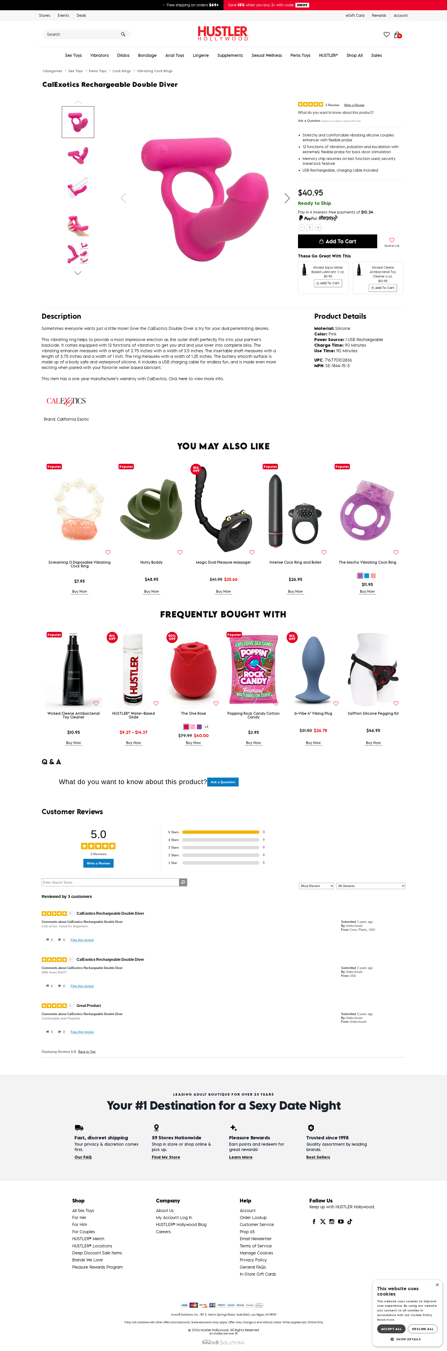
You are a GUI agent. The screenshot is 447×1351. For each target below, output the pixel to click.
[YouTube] (340, 1221)
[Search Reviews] (183, 882)
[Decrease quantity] (301, 227)
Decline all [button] (422, 1329)
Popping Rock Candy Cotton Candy (253, 715)
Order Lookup (253, 1217)
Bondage (147, 55)
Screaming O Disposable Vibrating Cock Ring (79, 564)
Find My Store (166, 1157)
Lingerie (201, 55)
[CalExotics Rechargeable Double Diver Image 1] (205, 198)
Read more (386, 1319)
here (183, 378)
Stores (44, 15)
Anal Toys (174, 55)
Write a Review (354, 105)
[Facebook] (313, 1221)
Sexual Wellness (267, 55)
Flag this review (82, 940)
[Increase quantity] (318, 227)
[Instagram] (331, 1221)
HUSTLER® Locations (92, 1245)
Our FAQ (82, 1157)
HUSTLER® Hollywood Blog (181, 1224)
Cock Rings (121, 71)
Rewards (379, 15)
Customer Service (257, 1224)
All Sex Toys (83, 1210)
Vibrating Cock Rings (155, 71)
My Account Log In (174, 1217)
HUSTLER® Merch (88, 1238)
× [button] (437, 1285)
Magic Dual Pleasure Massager (223, 562)
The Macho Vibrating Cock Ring (367, 562)
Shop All (355, 55)
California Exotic (73, 419)
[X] (322, 1221)
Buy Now (79, 591)
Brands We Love (87, 1259)
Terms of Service (256, 1245)
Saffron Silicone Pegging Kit (373, 713)
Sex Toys (73, 55)
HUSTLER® (328, 55)
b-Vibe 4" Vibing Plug (313, 713)
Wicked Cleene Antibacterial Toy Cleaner (73, 715)
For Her (79, 1217)
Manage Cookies (256, 1252)
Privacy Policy (253, 1259)
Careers (163, 1231)
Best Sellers (318, 1157)
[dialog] (407, 1313)
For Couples (83, 1231)
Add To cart (340, 241)
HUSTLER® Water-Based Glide (133, 715)
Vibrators (99, 55)
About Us (165, 1210)
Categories (52, 71)
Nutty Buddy (151, 562)
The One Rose (193, 713)
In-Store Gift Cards (258, 1274)
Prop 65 (247, 1231)
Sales (376, 55)
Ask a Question (309, 120)
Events (63, 15)
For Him (79, 1224)
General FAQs (253, 1267)
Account (401, 15)
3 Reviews (332, 105)
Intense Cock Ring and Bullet (296, 562)
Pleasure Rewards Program (97, 1267)
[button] (287, 198)
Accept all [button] (391, 1329)
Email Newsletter (256, 1238)
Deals (81, 15)
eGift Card (355, 15)
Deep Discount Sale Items (97, 1252)
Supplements (230, 55)
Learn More (241, 1157)
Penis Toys (300, 55)
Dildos (123, 55)
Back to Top (86, 1051)
